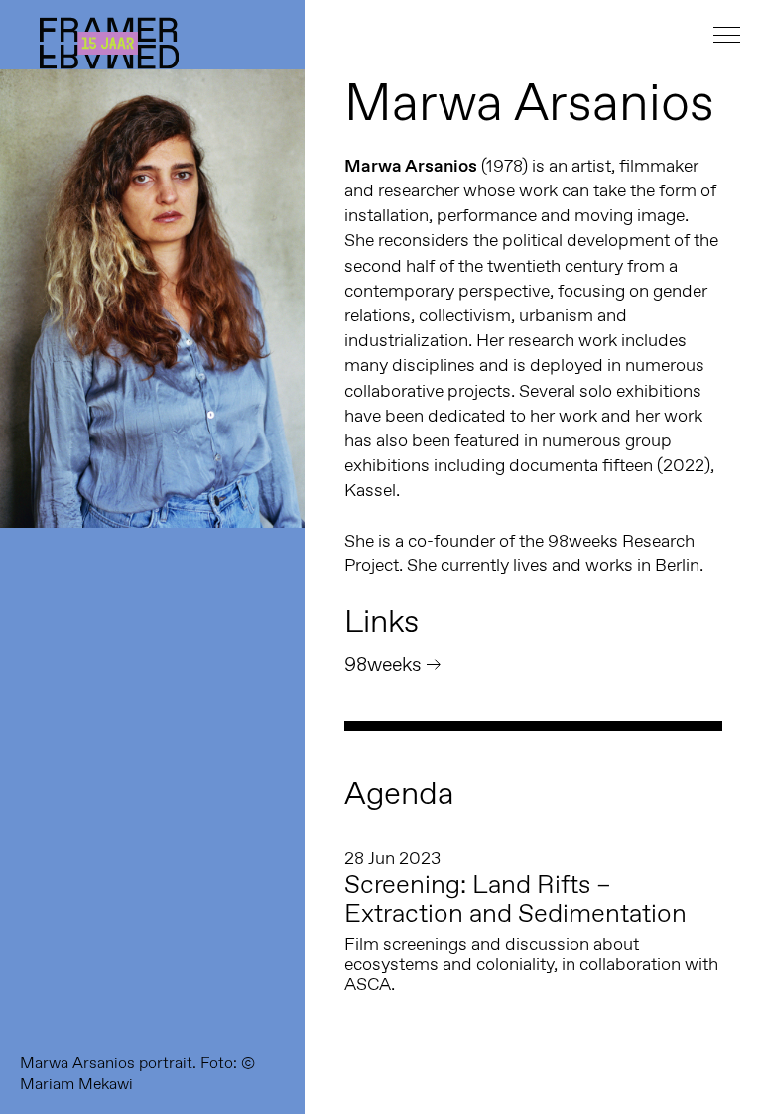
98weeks (383, 664)
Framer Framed (109, 43)
